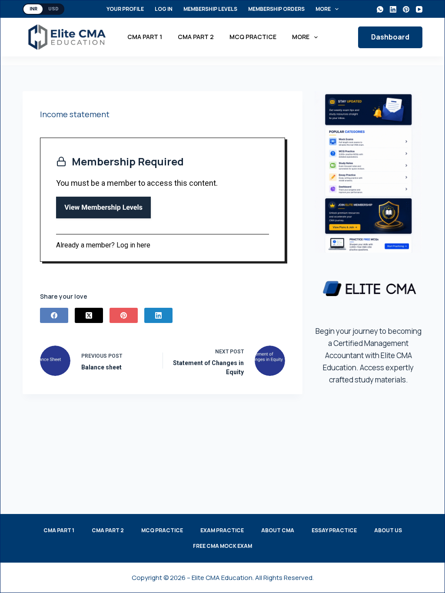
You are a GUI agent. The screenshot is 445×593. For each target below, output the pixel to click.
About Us (388, 530)
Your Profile (125, 9)
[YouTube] (419, 9)
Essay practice (334, 530)
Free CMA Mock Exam (222, 546)
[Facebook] (54, 315)
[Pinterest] (406, 9)
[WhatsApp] (380, 9)
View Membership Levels (103, 207)
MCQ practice (252, 37)
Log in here (133, 245)
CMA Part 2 (196, 37)
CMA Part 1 (144, 37)
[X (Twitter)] (89, 315)
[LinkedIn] (393, 9)
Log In (164, 9)
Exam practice (222, 530)
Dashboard (390, 37)
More (323, 9)
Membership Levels (210, 9)
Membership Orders (276, 9)
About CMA (277, 530)
